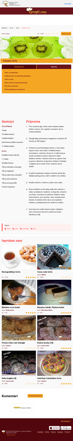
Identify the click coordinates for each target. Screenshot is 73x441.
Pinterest (67, 432)
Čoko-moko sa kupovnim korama (15, 82)
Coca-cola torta (54, 261)
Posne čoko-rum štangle (19, 332)
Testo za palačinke (11, 72)
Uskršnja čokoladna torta (54, 368)
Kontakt (14, 432)
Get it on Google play (66, 428)
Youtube (53, 432)
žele (34, 228)
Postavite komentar (35, 396)
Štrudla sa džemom (11, 86)
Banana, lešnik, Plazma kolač (54, 297)
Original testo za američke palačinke (17, 76)
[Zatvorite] (1, 3)
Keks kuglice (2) (19, 368)
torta (8, 228)
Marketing (8, 432)
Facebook (40, 432)
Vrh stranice (65, 421)
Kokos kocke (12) (54, 332)
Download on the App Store (54, 428)
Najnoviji (54, 67)
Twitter (47, 432)
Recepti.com (36, 10)
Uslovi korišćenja (26, 431)
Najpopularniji (19, 67)
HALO (13, 435)
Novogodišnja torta (19, 261)
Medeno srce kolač (19, 297)
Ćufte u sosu (8, 79)
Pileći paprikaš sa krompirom (14, 89)
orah (16, 228)
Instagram (60, 432)
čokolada (26, 228)
